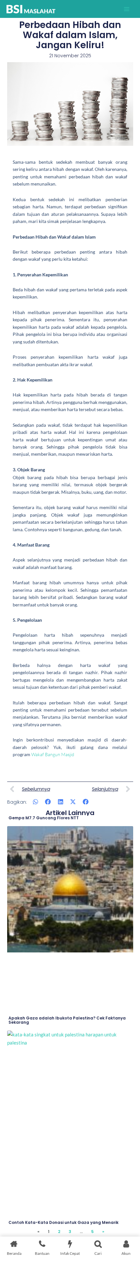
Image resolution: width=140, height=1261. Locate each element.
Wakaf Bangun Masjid (52, 754)
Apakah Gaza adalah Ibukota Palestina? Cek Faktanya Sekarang (67, 1020)
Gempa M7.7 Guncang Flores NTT (43, 818)
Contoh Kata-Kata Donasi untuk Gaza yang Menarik (63, 1222)
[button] (35, 801)
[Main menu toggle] (126, 9)
